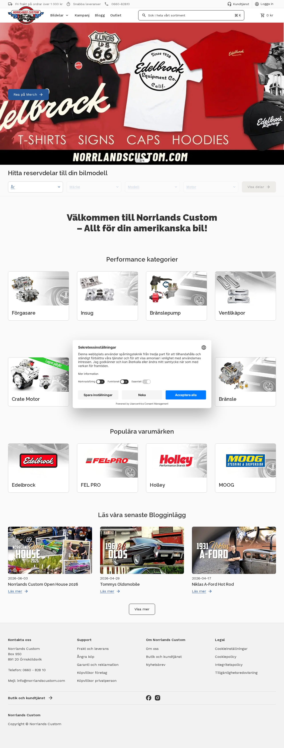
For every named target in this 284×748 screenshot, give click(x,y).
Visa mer (142, 609)
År (13, 187)
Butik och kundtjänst (164, 657)
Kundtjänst (241, 4)
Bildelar (56, 15)
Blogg (100, 15)
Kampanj (82, 15)
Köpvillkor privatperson (96, 681)
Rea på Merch (25, 94)
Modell (133, 187)
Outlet (115, 15)
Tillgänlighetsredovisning (236, 673)
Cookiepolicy (225, 657)
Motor (191, 187)
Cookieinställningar (231, 649)
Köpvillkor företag (92, 673)
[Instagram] (157, 697)
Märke (74, 187)
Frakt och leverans (93, 649)
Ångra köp (85, 657)
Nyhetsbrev (155, 665)
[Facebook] (148, 697)
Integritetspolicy (229, 665)
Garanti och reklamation (97, 665)
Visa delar (255, 187)
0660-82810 (120, 4)
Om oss (152, 649)
